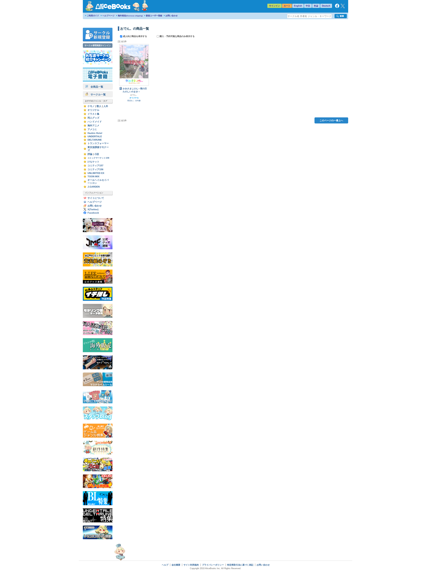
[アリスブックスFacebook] (337, 7)
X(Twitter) (93, 209)
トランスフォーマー (98, 143)
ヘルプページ (108, 15)
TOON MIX (93, 176)
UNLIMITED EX (96, 173)
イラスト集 (93, 114)
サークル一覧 (97, 94)
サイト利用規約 (191, 565)
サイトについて (96, 198)
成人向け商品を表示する (135, 36)
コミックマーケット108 (98, 158)
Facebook (93, 213)
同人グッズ (93, 118)
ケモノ (91, 106)
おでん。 (134, 95)
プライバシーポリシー (213, 565)
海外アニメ (93, 125)
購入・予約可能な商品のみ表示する (177, 36)
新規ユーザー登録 (154, 15)
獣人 (99, 106)
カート (287, 6)
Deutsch (326, 6)
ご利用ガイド (93, 15)
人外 (105, 106)
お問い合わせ (171, 15)
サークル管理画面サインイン (98, 45)
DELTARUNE (95, 140)
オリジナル (93, 110)
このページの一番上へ (331, 120)
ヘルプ (165, 565)
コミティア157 (95, 165)
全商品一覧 (95, 86)
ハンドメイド (95, 121)
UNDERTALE (95, 136)
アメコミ (92, 129)
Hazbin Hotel (95, 133)
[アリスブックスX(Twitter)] (343, 7)
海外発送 (130, 15)
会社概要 (176, 565)
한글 (316, 6)
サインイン (274, 6)
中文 (308, 6)
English (298, 6)
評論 (90, 154)
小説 (96, 154)
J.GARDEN (94, 187)
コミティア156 (95, 169)
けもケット (93, 161)
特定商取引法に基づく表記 (240, 565)
